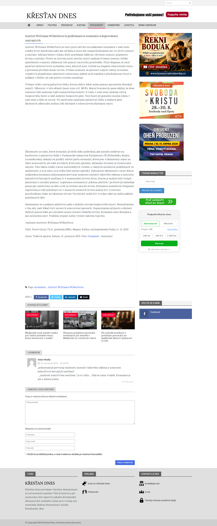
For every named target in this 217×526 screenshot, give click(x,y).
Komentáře (114, 25)
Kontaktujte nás (152, 483)
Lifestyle (129, 25)
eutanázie (40, 287)
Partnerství (92, 492)
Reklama (89, 474)
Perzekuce (67, 25)
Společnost (96, 25)
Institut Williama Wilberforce (66, 287)
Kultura (81, 25)
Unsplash (93, 236)
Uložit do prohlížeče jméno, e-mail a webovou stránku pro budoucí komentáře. (65, 454)
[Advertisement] (80, 129)
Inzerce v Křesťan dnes (98, 483)
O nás (30, 474)
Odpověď (128, 382)
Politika (52, 25)
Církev (39, 25)
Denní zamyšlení (147, 25)
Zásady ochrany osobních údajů (160, 500)
